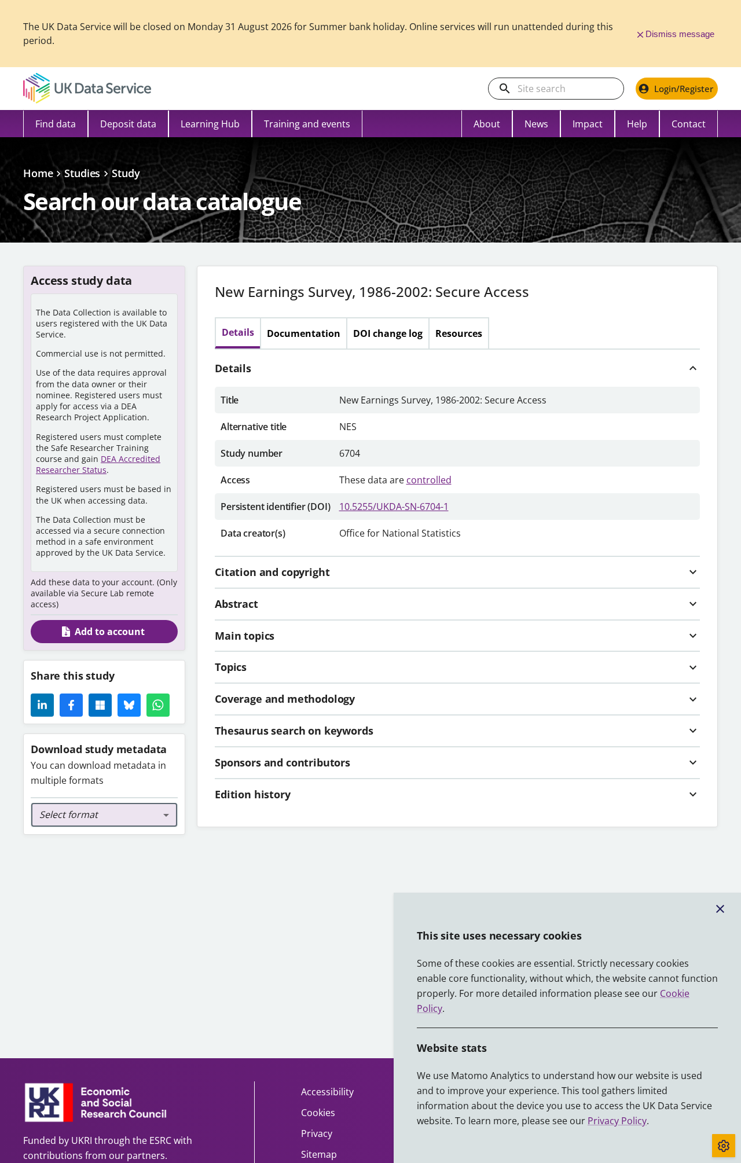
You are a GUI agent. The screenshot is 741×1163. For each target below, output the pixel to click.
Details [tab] (238, 332)
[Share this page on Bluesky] (129, 705)
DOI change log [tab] (388, 333)
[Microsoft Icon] (100, 705)
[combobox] (104, 815)
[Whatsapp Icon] (158, 705)
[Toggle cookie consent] (723, 1145)
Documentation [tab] (303, 333)
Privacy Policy (617, 1120)
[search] (505, 88)
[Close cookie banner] (720, 909)
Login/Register (683, 88)
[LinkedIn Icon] (42, 705)
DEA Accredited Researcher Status (98, 464)
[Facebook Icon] (71, 705)
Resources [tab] (458, 333)
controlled (429, 480)
